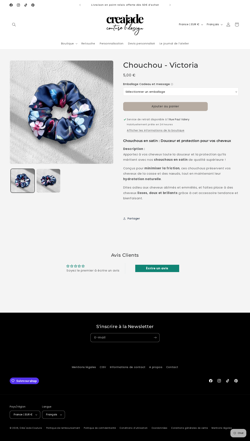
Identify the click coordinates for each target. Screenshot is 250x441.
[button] (14, 24)
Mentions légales (84, 367)
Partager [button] (134, 218)
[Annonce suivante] (170, 5)
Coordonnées (159, 428)
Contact (172, 367)
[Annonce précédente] (80, 5)
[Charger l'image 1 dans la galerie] (23, 181)
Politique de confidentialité (100, 428)
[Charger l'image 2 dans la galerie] (48, 181)
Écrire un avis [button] (157, 268)
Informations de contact (128, 367)
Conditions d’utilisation (134, 428)
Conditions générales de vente (189, 428)
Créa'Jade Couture (31, 428)
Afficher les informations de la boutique (155, 130)
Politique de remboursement (63, 428)
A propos (155, 367)
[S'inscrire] (155, 337)
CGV (103, 367)
